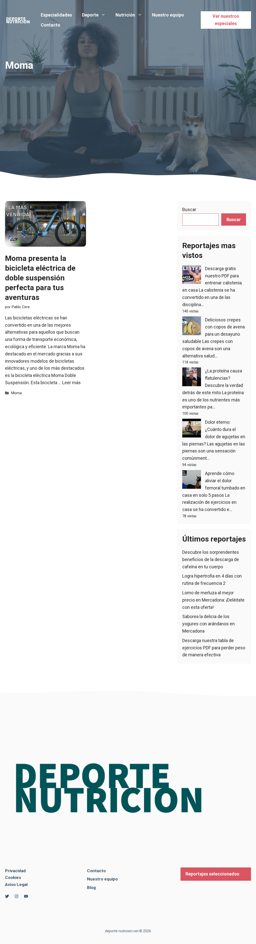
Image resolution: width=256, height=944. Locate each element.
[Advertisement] (128, 109)
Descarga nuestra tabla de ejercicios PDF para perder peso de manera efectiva (213, 648)
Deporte (90, 15)
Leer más (71, 382)
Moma (16, 393)
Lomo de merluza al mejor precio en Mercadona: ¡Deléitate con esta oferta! (213, 600)
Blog (91, 887)
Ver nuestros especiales (225, 20)
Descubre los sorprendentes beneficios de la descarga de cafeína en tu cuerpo (210, 559)
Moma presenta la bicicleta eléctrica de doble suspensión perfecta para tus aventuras (40, 278)
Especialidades (56, 15)
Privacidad (15, 870)
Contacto (50, 25)
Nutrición (125, 15)
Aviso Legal (16, 884)
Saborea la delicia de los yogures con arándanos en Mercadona (208, 624)
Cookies (13, 877)
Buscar (189, 209)
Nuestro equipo (168, 15)
